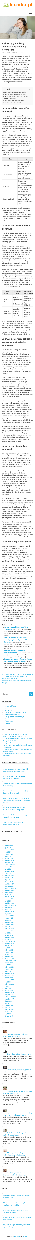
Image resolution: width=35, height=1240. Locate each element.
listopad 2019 (9, 975)
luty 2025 (8, 879)
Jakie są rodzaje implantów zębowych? (15, 94)
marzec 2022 (9, 931)
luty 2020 (8, 971)
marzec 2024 (9, 899)
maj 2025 (8, 873)
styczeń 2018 (9, 990)
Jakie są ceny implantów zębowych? (14, 100)
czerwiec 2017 (9, 1005)
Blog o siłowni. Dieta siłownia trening (19, 1054)
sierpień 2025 (9, 867)
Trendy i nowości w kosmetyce (14, 717)
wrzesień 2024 (9, 890)
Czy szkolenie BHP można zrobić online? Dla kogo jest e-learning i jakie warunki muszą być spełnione (17, 745)
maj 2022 (8, 926)
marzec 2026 (9, 854)
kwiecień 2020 (9, 967)
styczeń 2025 (9, 882)
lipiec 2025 (8, 869)
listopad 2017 (9, 995)
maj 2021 (8, 948)
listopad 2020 (9, 958)
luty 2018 (8, 988)
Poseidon (25, 1236)
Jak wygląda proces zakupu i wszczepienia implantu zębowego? (16, 97)
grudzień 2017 (9, 992)
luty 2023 (8, 920)
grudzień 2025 (9, 860)
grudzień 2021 (9, 937)
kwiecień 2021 (9, 950)
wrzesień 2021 (9, 943)
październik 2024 (10, 888)
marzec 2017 (9, 1012)
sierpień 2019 (9, 977)
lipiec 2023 (8, 909)
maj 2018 (8, 982)
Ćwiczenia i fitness (11, 706)
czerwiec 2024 (9, 897)
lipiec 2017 (8, 1003)
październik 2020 (10, 960)
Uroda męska (9, 721)
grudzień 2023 (9, 903)
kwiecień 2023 (9, 916)
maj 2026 (8, 852)
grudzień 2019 (9, 973)
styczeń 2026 (9, 858)
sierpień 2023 (9, 907)
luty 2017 (8, 1014)
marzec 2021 (9, 952)
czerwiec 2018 (9, 980)
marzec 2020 (9, 969)
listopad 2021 (9, 939)
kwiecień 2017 (9, 1009)
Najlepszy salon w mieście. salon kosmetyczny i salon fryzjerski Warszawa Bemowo (18, 640)
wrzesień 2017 (9, 999)
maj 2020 (8, 965)
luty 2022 (8, 933)
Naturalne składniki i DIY (12, 714)
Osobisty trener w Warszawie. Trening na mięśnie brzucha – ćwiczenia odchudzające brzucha (16, 800)
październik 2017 (10, 997)
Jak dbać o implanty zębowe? (12, 103)
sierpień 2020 (9, 963)
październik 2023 (10, 905)
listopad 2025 (9, 862)
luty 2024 (8, 901)
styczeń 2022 (9, 935)
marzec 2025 (9, 877)
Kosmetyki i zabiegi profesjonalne (15, 712)
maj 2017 (8, 1007)
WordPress (17, 1236)
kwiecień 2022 (9, 928)
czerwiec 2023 (9, 911)
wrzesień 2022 (9, 922)
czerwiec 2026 (9, 850)
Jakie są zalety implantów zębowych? (15, 92)
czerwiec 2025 (9, 871)
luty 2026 (8, 856)
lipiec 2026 (8, 848)
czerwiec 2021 (9, 946)
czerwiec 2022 (9, 924)
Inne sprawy (8, 710)
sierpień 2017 (9, 1001)
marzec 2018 (9, 986)
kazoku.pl (15, 52)
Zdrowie (7, 723)
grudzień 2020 (9, 956)
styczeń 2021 (9, 954)
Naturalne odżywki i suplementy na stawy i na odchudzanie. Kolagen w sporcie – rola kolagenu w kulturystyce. (17, 676)
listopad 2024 (9, 886)
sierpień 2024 (9, 892)
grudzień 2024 (9, 884)
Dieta (6, 708)
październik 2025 (10, 865)
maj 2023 (8, 914)
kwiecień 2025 (9, 875)
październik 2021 (10, 941)
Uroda (22, 52)
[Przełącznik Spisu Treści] (29, 89)
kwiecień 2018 (9, 984)
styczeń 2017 (9, 1016)
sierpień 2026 (9, 845)
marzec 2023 (9, 918)
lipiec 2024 (8, 894)
